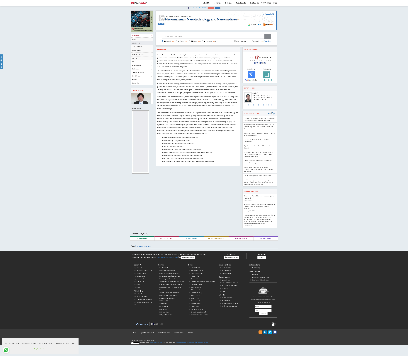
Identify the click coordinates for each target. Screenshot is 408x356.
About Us (207, 3)
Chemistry (161, 23)
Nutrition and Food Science (168, 295)
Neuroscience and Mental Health (170, 276)
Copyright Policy (196, 287)
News (138, 284)
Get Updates (266, 3)
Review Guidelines (196, 279)
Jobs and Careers (142, 279)
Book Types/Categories (229, 306)
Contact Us (254, 3)
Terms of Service (196, 304)
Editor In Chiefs (226, 268)
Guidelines (225, 288)
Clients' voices (141, 273)
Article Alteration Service (144, 302)
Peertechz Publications (156, 342)
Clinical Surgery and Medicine (169, 273)
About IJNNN (136, 43)
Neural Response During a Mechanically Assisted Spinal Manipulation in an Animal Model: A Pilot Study (259, 127)
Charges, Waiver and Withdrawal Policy (203, 281)
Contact (190, 333)
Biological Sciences (166, 301)
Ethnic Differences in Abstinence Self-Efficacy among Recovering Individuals (258, 162)
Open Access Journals (147, 333)
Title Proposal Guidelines (229, 285)
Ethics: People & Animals (198, 312)
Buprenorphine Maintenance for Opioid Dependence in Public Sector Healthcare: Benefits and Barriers (259, 169)
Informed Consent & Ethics (199, 315)
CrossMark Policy (196, 292)
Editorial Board (226, 270)
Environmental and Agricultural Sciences (172, 281)
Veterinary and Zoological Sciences (171, 284)
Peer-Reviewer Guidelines (144, 299)
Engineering (164, 306)
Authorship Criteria (197, 270)
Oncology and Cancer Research (170, 279)
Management (141, 276)
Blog (275, 3)
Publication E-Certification (260, 280)
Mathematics (164, 312)
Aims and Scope (137, 47)
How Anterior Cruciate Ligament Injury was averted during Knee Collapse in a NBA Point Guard (259, 119)
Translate (267, 41)
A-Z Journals (164, 268)
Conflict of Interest (197, 309)
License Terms (195, 268)
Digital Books (241, 3)
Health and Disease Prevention (169, 292)
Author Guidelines (142, 294)
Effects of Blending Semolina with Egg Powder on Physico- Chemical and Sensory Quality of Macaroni (259, 208)
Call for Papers (136, 50)
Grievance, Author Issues (198, 290)
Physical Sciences (166, 315)
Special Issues (226, 280)
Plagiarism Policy (196, 284)
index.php (147, 246)
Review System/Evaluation (230, 303)
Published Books (227, 298)
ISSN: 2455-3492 (267, 14)
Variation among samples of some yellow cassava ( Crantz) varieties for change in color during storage (258, 182)
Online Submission (188, 257)
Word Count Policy (197, 301)
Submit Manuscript (164, 333)
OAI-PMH (134, 58)
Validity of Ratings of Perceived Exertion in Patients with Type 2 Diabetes (259, 134)
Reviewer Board (226, 273)
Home (134, 39)
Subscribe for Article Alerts (145, 270)
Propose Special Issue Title (230, 283)
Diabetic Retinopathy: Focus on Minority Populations (256, 140)
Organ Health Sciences (167, 298)
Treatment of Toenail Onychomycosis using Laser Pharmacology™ (259, 198)
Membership (256, 268)
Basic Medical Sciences (167, 270)
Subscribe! (263, 313)
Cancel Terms (195, 306)
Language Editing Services (260, 277)
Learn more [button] (70, 343)
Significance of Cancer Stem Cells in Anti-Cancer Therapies (259, 147)
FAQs (138, 287)
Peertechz (139, 246)
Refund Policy (195, 295)
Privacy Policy (195, 276)
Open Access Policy (197, 273)
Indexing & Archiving (138, 54)
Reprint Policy (195, 298)
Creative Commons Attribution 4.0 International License (191, 342)
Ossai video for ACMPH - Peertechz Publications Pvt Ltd (201, 8)
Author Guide (226, 300)
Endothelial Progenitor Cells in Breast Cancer (257, 175)
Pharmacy (163, 309)
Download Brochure (232, 257)
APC (138, 305)
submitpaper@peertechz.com (167, 257)
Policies (228, 3)
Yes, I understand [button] (40, 349)
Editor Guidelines (142, 296)
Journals (218, 3)
